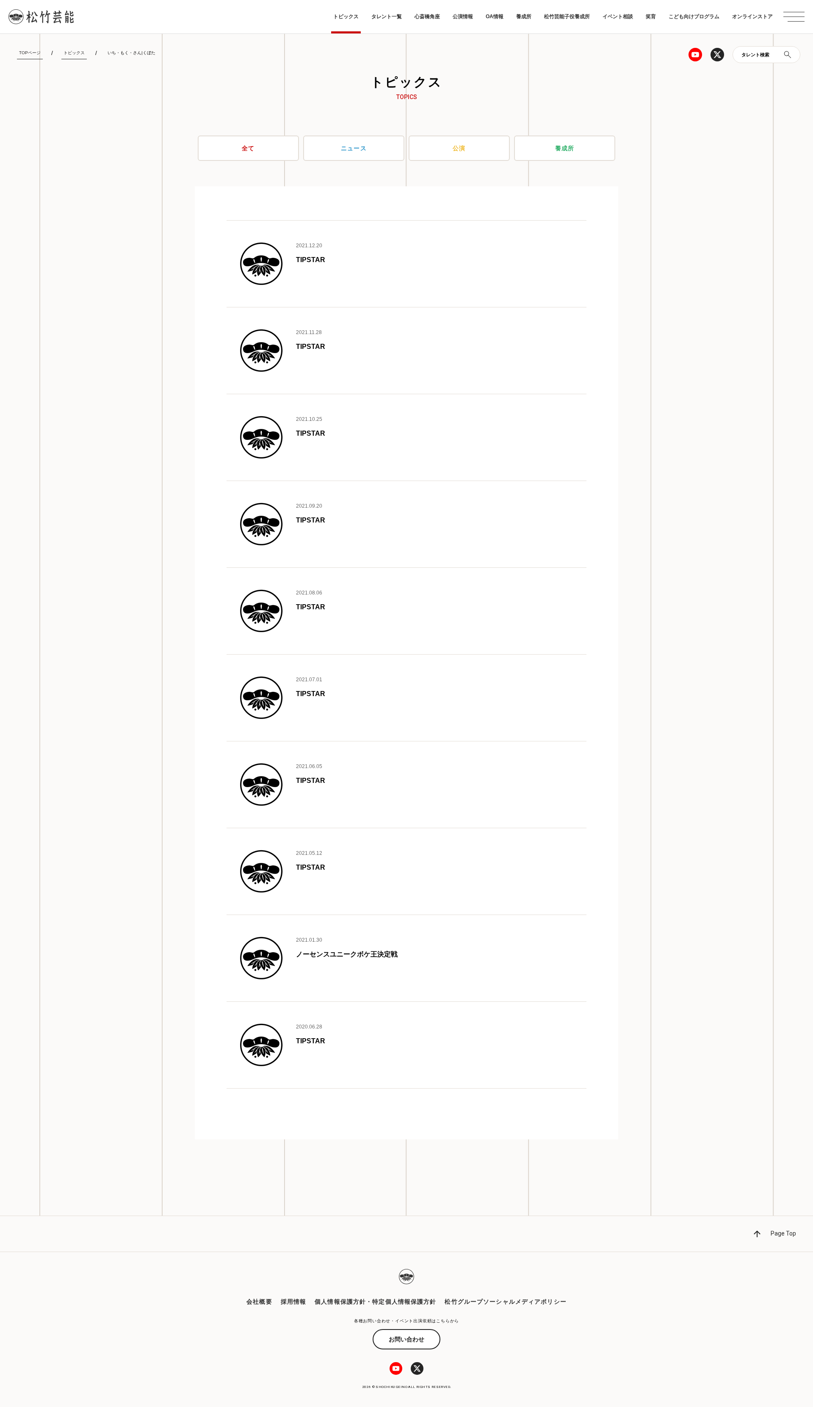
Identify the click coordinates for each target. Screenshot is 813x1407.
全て (248, 148)
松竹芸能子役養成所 (567, 16)
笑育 (651, 16)
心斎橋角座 (427, 16)
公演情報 (463, 16)
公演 (459, 148)
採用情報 (293, 1301)
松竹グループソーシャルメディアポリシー (505, 1301)
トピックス (346, 16)
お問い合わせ (406, 1339)
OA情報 (494, 16)
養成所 (523, 16)
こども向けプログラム (694, 16)
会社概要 (259, 1301)
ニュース (353, 148)
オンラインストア (752, 16)
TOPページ (30, 52)
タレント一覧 (386, 16)
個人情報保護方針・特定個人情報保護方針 (375, 1301)
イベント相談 (618, 16)
